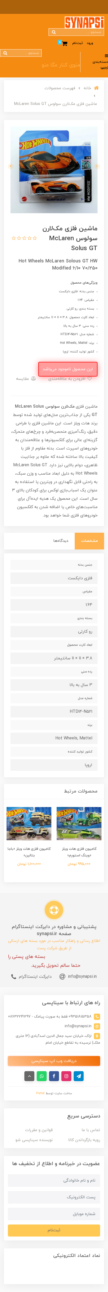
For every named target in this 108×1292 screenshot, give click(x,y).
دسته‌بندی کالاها (100, 65)
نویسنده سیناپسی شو (34, 1140)
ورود (90, 43)
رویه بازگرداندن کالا (84, 1140)
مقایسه (23, 379)
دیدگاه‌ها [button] (60, 541)
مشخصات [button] (89, 541)
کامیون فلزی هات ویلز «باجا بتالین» (29, 852)
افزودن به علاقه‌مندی (67, 379)
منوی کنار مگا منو (61, 65)
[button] (34, 238)
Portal (40, 1093)
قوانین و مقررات (39, 1130)
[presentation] (97, 166)
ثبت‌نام (77, 43)
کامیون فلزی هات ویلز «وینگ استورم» (79, 852)
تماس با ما (91, 1130)
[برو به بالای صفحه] (29, 1076)
